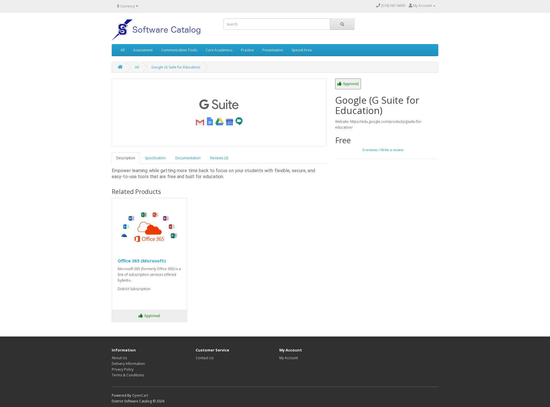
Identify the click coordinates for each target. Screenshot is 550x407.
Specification (155, 158)
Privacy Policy (122, 369)
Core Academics (219, 50)
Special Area (302, 50)
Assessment (143, 50)
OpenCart (140, 395)
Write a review (391, 150)
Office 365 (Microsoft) (142, 261)
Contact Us (204, 357)
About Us (119, 357)
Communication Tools (179, 50)
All (123, 50)
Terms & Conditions (128, 375)
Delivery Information (128, 363)
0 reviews (370, 150)
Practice (247, 50)
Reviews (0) (219, 158)
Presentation (272, 50)
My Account (288, 357)
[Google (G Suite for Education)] (219, 112)
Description (125, 158)
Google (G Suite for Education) (175, 67)
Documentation (188, 158)
